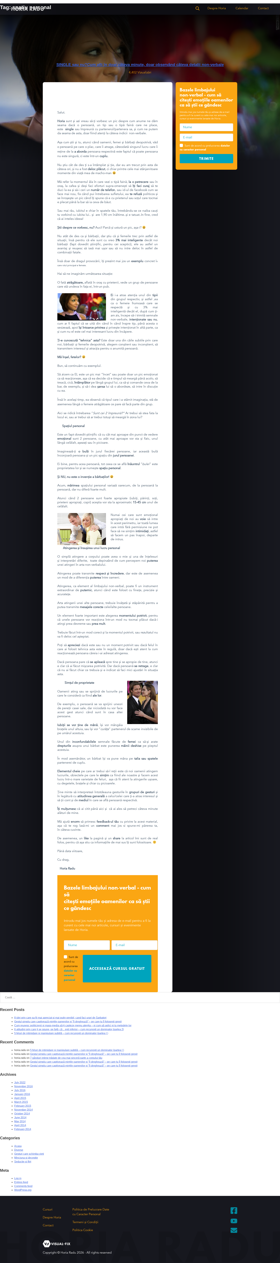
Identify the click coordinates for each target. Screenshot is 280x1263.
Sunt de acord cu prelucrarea (205, 147)
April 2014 (20, 1125)
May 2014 (20, 1121)
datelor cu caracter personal (70, 975)
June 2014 (20, 1117)
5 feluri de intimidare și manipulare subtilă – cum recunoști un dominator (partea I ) (61, 1033)
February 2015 (22, 1105)
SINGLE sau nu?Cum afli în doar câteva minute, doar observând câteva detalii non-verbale (140, 64)
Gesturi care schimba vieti (29, 1153)
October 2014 (22, 1113)
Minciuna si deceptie (26, 1157)
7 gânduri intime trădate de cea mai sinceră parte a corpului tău (66, 1057)
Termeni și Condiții (85, 1222)
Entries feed (21, 1182)
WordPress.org (22, 1190)
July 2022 (19, 1082)
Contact (263, 8)
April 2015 (20, 1098)
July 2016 (19, 1090)
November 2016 (23, 1086)
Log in (17, 1178)
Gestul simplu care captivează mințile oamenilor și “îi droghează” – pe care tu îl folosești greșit (68, 1021)
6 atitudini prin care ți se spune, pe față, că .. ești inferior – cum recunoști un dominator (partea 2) (69, 1029)
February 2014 (22, 1129)
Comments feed (23, 1186)
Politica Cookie (82, 1230)
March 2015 (21, 1102)
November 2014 (23, 1109)
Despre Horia (217, 8)
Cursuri (47, 1209)
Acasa (18, 1146)
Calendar (242, 8)
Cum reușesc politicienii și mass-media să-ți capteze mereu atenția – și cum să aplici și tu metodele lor (72, 1025)
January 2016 (22, 1094)
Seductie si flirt (22, 1161)
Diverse (18, 1150)
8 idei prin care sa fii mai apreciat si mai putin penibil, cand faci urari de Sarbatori (60, 1017)
